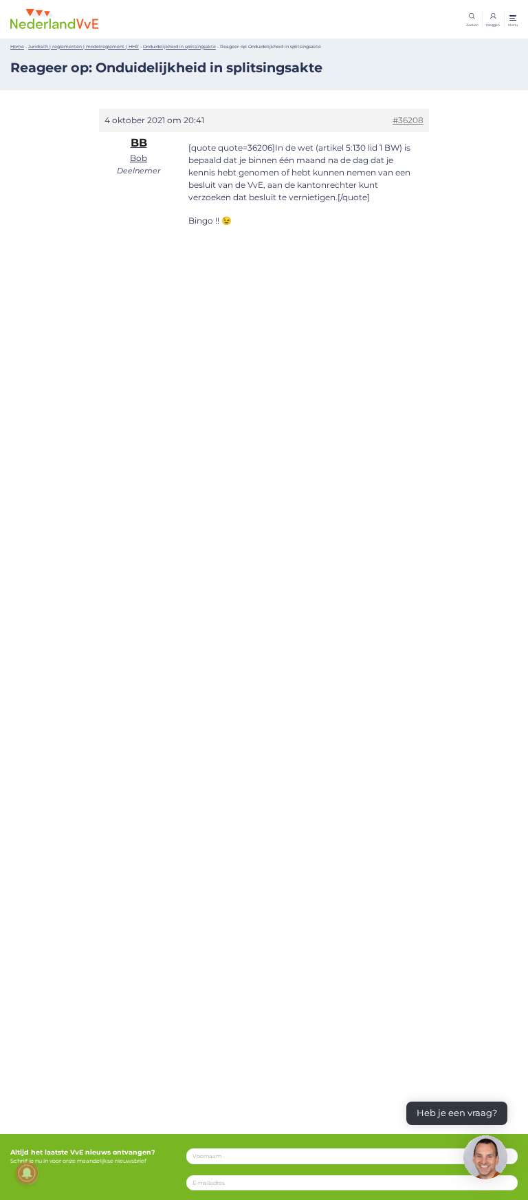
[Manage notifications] (27, 1173)
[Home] (54, 18)
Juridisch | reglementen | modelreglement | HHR (83, 47)
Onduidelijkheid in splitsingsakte (179, 47)
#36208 (408, 120)
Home (17, 47)
